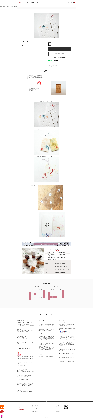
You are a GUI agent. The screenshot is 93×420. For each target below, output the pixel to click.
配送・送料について (35, 405)
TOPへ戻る (46, 401)
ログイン (57, 408)
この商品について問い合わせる (59, 57)
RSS (44, 405)
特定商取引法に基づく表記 (52, 65)
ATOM (47, 405)
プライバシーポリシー (35, 411)
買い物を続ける (50, 66)
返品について (50, 63)
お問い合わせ (57, 411)
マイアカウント (58, 405)
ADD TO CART (60, 49)
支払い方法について (35, 408)
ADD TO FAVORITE (60, 53)
